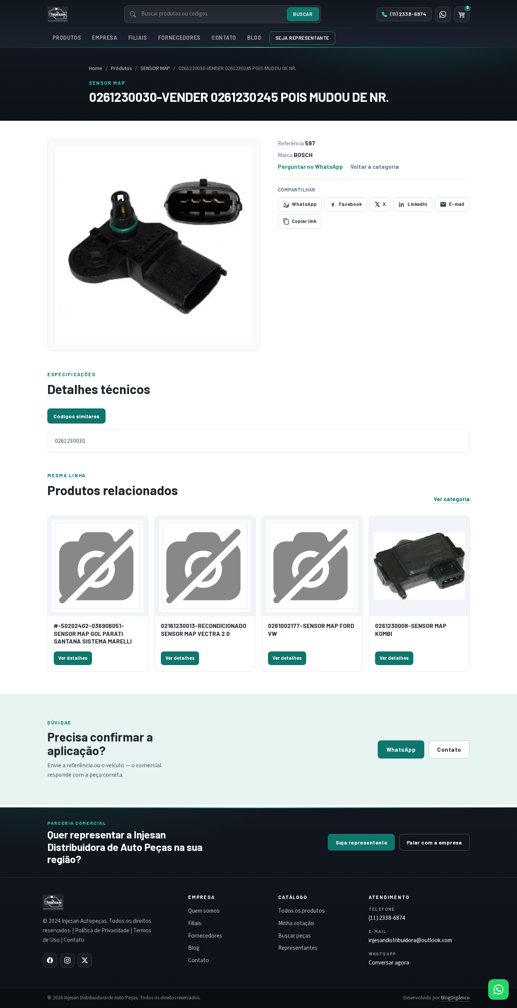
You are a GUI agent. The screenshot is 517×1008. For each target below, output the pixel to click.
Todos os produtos (301, 911)
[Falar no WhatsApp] (498, 989)
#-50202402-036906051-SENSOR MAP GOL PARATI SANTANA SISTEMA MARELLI (93, 633)
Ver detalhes (72, 658)
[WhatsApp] (443, 14)
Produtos (67, 37)
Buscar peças (294, 936)
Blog (254, 37)
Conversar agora (389, 962)
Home (95, 68)
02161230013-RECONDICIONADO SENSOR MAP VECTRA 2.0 (203, 629)
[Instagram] (67, 960)
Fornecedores (179, 37)
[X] (85, 960)
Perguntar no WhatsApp (310, 166)
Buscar (302, 14)
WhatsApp (401, 749)
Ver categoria (452, 499)
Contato (224, 37)
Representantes (298, 948)
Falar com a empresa (434, 842)
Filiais (137, 37)
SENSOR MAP (155, 68)
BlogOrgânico (455, 997)
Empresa (104, 37)
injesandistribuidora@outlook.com (410, 940)
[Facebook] (50, 960)
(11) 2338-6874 (387, 918)
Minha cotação (296, 923)
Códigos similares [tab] (76, 416)
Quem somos (204, 911)
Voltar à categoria (374, 166)
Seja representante (302, 38)
